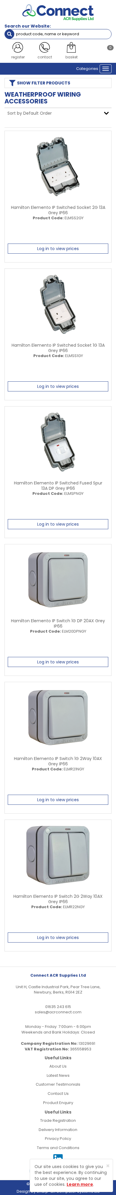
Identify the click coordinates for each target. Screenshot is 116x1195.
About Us (58, 1066)
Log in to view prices (58, 249)
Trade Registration (58, 1120)
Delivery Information (58, 1129)
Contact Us (58, 1093)
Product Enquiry (58, 1103)
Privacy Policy (58, 1138)
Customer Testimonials (58, 1084)
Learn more (80, 1184)
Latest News (58, 1075)
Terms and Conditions (58, 1148)
